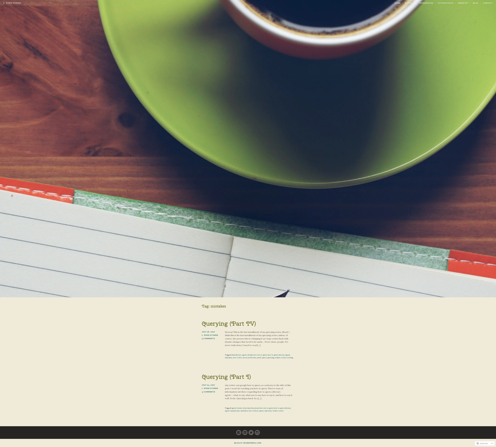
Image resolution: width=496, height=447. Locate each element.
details (250, 355)
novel (245, 358)
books (239, 408)
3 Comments (208, 339)
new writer (237, 358)
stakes (277, 358)
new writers (253, 411)
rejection (268, 411)
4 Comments (208, 392)
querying (270, 358)
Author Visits (446, 3)
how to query (273, 355)
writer (283, 358)
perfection (252, 358)
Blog (475, 3)
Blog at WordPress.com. (248, 443)
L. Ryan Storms (12, 3)
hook (257, 408)
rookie (275, 411)
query (264, 358)
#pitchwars (236, 355)
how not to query (260, 355)
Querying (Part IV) (229, 324)
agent (244, 355)
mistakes (228, 358)
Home (397, 3)
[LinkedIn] (244, 431)
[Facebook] (238, 431)
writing (290, 358)
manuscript (235, 411)
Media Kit (463, 3)
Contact (488, 3)
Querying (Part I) (226, 377)
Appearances (426, 3)
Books (408, 3)
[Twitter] (251, 431)
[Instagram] (257, 431)
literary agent (284, 355)
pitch (259, 358)
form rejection (248, 408)
